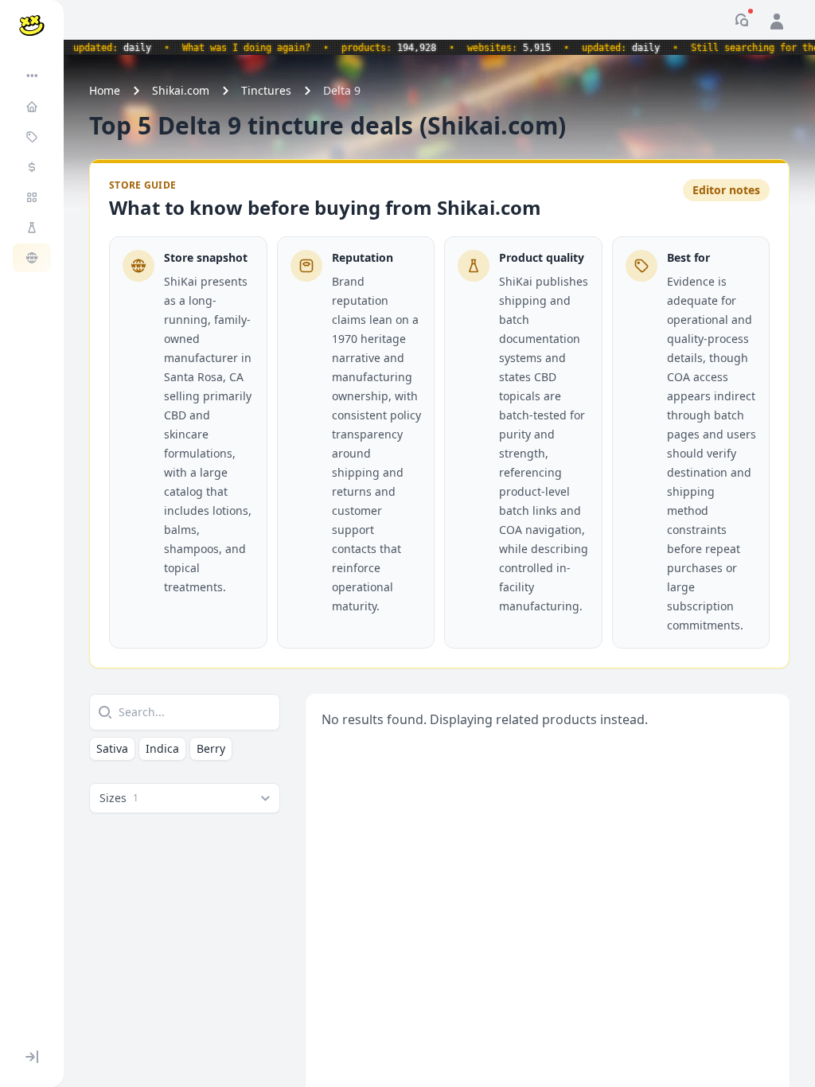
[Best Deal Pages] (33, 137)
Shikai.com (180, 90)
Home (104, 90)
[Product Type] (33, 197)
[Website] (33, 258)
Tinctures (266, 90)
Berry (211, 748)
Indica (162, 748)
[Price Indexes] (33, 167)
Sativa (112, 748)
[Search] (103, 712)
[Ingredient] (33, 228)
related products (548, 719)
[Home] (33, 107)
